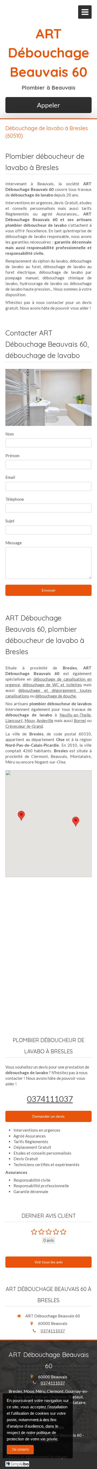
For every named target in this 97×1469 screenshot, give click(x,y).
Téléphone (14, 499)
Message (13, 542)
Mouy (30, 720)
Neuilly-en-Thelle (75, 714)
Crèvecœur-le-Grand (24, 726)
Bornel (80, 720)
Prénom (12, 455)
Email (10, 477)
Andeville (45, 720)
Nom (9, 433)
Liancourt (14, 720)
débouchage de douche (55, 695)
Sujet (10, 520)
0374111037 (50, 1099)
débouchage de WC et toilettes (52, 684)
